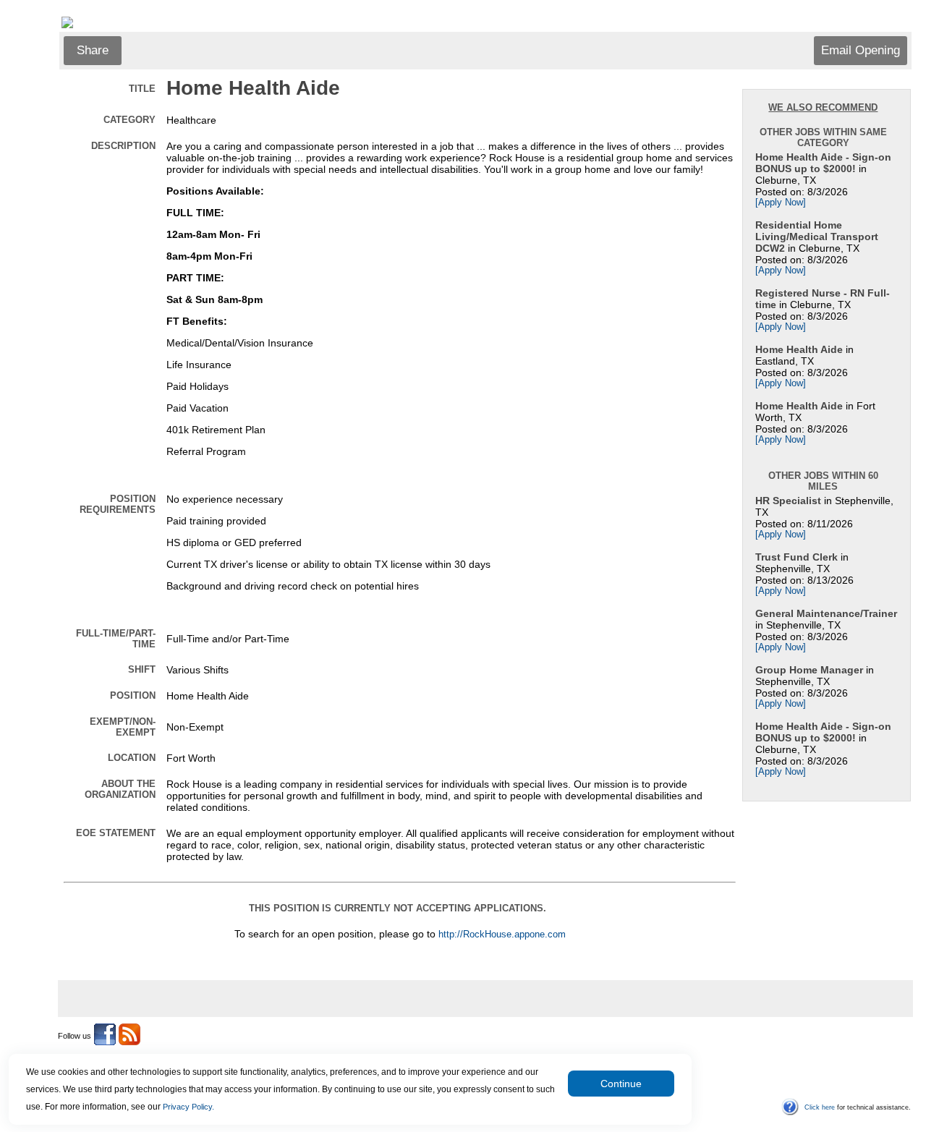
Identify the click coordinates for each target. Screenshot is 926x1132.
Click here (819, 1107)
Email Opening (860, 50)
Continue (621, 1083)
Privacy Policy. (188, 1106)
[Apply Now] (780, 202)
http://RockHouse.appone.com (502, 934)
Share (93, 50)
